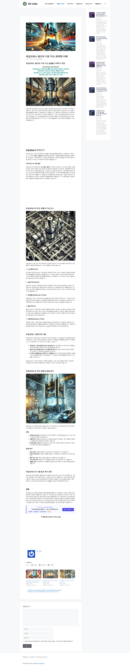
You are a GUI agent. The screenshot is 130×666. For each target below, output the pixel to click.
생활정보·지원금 (60, 3)
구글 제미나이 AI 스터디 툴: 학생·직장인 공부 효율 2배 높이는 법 (101, 113)
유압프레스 (30, 150)
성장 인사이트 (88, 3)
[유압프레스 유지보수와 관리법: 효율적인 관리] (50, 574)
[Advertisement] (51, 12)
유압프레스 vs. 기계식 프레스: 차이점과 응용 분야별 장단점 (51, 72)
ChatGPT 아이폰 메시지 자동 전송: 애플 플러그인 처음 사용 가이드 (101, 65)
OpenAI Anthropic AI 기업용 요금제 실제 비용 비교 (101, 38)
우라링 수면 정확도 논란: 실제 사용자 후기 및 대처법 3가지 (101, 14)
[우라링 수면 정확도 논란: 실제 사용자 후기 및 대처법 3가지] (92, 15)
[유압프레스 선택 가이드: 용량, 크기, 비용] (67, 574)
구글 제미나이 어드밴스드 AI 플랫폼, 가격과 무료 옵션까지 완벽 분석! (45, 590)
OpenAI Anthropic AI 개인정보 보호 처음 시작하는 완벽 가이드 (101, 89)
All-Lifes (32, 3)
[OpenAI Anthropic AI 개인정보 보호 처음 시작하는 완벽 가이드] (92, 90)
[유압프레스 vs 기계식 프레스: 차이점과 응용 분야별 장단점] (33, 574)
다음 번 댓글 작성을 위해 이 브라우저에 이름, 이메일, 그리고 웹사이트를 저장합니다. (49, 641)
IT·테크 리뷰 (70, 3)
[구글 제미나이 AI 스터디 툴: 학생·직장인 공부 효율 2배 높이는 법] (92, 113)
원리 (39, 163)
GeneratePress (41, 663)
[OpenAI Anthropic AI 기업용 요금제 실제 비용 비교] (92, 39)
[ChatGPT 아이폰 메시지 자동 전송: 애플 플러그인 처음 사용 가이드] (92, 65)
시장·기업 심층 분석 (49, 3)
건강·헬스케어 (79, 3)
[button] (105, 4)
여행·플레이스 (98, 3)
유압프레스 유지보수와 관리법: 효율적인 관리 (51, 70)
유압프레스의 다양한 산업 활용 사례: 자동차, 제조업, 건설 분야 (51, 69)
